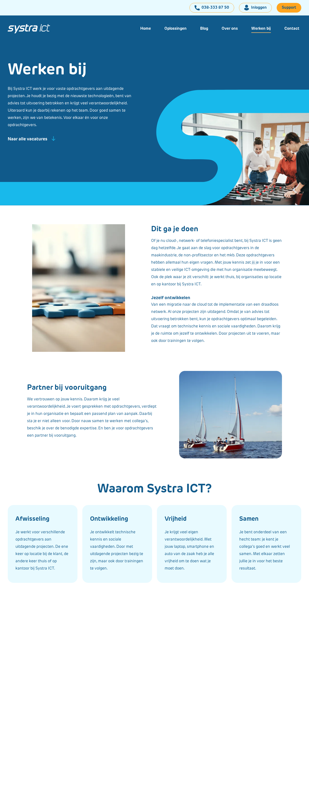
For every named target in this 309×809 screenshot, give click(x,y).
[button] (175, 28)
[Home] (33, 29)
